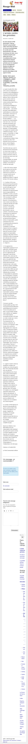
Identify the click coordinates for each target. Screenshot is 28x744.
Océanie (23, 689)
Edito (5, 14)
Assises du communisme (9, 12)
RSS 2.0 (5, 742)
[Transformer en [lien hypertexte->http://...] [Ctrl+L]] (9, 511)
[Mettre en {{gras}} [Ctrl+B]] (4, 511)
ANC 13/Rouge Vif (22, 710)
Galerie (8, 14)
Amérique (23, 671)
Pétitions (13, 14)
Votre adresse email (8, 489)
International (23, 581)
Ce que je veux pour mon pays (22, 556)
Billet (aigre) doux (21, 716)
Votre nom (5, 482)
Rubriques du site (7, 10)
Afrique (23, 588)
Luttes (21, 698)
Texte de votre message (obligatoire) (9, 501)
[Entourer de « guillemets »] (13, 511)
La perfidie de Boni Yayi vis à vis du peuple (22, 564)
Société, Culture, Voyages (22, 722)
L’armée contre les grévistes (22, 550)
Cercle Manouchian (20, 12)
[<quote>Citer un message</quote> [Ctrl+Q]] (11, 511)
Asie (22, 661)
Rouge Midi (9, 6)
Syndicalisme (24, 674)
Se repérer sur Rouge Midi (22, 733)
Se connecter (6, 485)
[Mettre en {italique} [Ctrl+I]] (6, 511)
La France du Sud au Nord (22, 694)
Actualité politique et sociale (22, 577)
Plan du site (6, 740)
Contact (19, 740)
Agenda (14, 10)
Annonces (19, 10)
